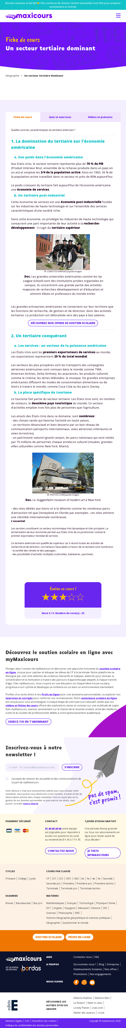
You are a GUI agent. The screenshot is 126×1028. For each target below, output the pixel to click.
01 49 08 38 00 (53, 828)
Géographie (12, 75)
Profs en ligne (51, 694)
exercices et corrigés (19, 698)
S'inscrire (72, 767)
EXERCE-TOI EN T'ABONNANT (28, 721)
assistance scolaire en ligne (99, 698)
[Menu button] (118, 15)
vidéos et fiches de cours (22, 705)
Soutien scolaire (48, 937)
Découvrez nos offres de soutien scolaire (63, 323)
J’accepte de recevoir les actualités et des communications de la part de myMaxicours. (46, 780)
